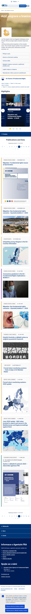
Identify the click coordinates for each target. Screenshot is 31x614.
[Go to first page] (2, 147)
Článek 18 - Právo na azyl (15, 83)
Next (28, 110)
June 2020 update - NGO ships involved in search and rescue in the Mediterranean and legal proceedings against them (15, 424)
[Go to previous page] (5, 147)
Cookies (15, 588)
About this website (4, 588)
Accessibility (3, 590)
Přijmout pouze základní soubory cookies (16, 610)
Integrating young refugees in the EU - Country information (15, 242)
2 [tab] (13, 128)
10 (21, 146)
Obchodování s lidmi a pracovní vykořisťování (14, 73)
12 (26, 146)
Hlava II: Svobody (5, 83)
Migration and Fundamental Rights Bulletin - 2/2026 (14, 116)
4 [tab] (20, 128)
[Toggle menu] (28, 5)
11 (23, 146)
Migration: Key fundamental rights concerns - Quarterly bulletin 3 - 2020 (15, 307)
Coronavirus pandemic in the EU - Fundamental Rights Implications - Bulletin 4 (14, 275)
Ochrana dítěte (6, 60)
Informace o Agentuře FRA (10, 551)
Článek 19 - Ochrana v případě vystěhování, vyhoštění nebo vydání (16, 86)
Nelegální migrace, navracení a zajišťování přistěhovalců (13, 65)
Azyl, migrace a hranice (9, 10)
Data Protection (22, 588)
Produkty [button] (5, 134)
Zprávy (4, 556)
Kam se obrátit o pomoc (9, 554)
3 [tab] (17, 128)
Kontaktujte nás (5, 574)
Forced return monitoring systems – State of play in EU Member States (15, 370)
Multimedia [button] (6, 526)
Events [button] (4, 535)
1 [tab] (10, 128)
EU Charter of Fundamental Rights (16, 78)
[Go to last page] (18, 149)
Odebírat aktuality (7, 558)
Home (2, 10)
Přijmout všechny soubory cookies (15, 606)
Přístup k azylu (6, 53)
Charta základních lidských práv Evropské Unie (15, 552)
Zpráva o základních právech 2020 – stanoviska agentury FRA (15, 465)
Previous (3, 110)
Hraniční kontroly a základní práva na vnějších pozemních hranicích (15, 338)
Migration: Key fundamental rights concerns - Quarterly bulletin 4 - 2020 (15, 212)
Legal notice (10, 588)
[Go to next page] (15, 149)
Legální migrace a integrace (10, 69)
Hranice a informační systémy (10, 57)
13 (28, 146)
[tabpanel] (15, 110)
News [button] (4, 531)
